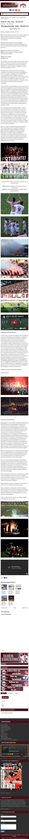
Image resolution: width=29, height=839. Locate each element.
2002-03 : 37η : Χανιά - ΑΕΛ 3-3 (11, 592)
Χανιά (17, 17)
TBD (3, 705)
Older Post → (25, 607)
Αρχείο (16, 693)
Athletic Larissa (4, 737)
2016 (10, 17)
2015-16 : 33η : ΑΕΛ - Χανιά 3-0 (12, 22)
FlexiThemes (7, 838)
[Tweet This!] (6, 577)
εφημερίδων (15, 790)
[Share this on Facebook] (4, 577)
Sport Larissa (4, 735)
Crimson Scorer (4, 734)
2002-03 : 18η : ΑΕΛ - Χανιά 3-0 (17, 592)
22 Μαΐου (14, 17)
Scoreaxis (10, 712)
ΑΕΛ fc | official (4, 724)
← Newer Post (4, 607)
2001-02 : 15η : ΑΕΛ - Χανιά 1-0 (3, 592)
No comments (10, 23)
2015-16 (6, 17)
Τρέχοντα (3, 693)
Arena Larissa (4, 733)
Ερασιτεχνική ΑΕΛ (4, 725)
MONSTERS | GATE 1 (5, 726)
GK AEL (2, 731)
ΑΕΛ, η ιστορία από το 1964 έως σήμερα (9, 739)
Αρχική (2, 17)
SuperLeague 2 (4, 730)
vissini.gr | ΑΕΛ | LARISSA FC (15, 834)
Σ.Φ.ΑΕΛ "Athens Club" (6, 728)
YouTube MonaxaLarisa (6, 738)
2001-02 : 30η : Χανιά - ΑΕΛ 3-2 (4, 603)
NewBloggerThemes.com (23, 838)
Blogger (14, 836)
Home (14, 607)
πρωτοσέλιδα (9, 790)
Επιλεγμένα (10, 693)
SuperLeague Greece (5, 729)
